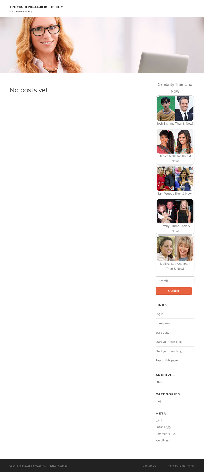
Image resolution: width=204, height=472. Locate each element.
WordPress (163, 440)
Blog (158, 401)
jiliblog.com (37, 465)
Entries (163, 427)
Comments (166, 434)
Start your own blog (169, 342)
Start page (162, 332)
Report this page (167, 360)
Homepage (163, 323)
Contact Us (149, 465)
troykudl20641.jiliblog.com (36, 7)
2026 (159, 382)
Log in (160, 314)
